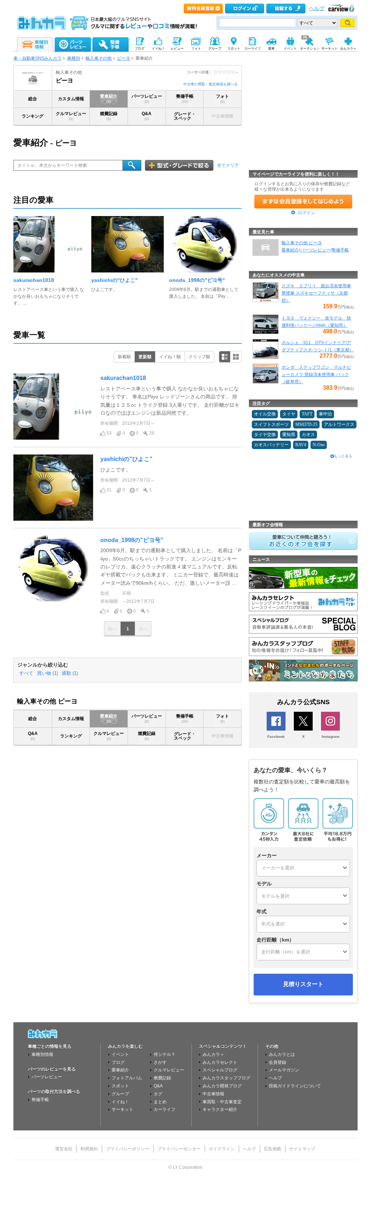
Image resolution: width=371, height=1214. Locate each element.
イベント (120, 1054)
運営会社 (63, 1148)
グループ (120, 1093)
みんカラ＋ (213, 1054)
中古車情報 (213, 1093)
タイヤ (288, 413)
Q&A (146, 116)
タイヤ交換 (265, 434)
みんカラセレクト (220, 1062)
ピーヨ (123, 58)
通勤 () (70, 673)
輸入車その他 (99, 58)
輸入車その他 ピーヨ (302, 242)
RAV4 (300, 444)
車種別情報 (42, 1054)
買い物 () (47, 673)
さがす (160, 1062)
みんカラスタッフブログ (226, 1077)
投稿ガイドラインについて (295, 1085)
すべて (26, 673)
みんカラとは (282, 1054)
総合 (32, 98)
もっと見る (343, 456)
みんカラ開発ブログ (222, 1085)
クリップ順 (199, 356)
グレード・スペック (185, 116)
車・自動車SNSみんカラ (37, 58)
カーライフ (164, 1109)
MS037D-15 (306, 424)
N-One (319, 444)
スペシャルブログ (220, 1070)
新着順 (124, 356)
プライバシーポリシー (127, 1148)
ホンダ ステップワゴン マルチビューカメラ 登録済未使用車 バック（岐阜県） (316, 374)
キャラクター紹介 (220, 1109)
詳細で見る (224, 356)
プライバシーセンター (179, 1148)
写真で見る (235, 356)
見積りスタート (303, 984)
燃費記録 (108, 116)
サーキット (122, 1109)
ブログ (118, 1062)
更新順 (144, 356)
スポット (120, 1085)
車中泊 (325, 413)
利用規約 (89, 1148)
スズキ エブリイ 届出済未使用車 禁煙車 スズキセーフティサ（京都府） (316, 293)
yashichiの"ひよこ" (114, 280)
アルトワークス (339, 424)
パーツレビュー (147, 98)
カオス (308, 434)
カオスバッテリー (271, 444)
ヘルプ (316, 8)
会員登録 (277, 1062)
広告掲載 (272, 1148)
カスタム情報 (71, 98)
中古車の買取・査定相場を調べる (210, 84)
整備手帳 (184, 98)
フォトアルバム (127, 1077)
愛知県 (288, 434)
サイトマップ (302, 1148)
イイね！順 (170, 356)
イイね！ (120, 1101)
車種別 (73, 58)
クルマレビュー (71, 116)
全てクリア (228, 165)
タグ (158, 1093)
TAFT (307, 413)
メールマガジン (284, 1070)
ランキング (32, 116)
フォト (222, 98)
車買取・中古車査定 (222, 1101)
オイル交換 (265, 413)
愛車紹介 (108, 98)
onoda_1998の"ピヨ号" (197, 280)
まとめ (160, 1101)
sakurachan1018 (33, 280)
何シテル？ (164, 1054)
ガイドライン (222, 1148)
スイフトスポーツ (271, 424)
